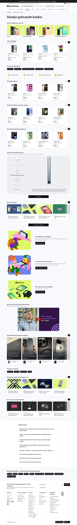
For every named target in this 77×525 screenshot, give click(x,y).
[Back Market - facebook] (13, 501)
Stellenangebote (10, 498)
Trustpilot (8, 499)
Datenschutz (52, 506)
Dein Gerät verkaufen (32, 501)
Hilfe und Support (21, 496)
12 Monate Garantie (31, 497)
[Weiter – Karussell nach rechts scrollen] (69, 42)
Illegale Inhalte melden (54, 512)
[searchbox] (33, 6)
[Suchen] (22, 6)
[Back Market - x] (8, 504)
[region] (38, 53)
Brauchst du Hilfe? (60, 6)
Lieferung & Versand (21, 498)
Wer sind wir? (9, 495)
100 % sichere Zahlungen (32, 514)
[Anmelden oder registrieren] (66, 6)
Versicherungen (31, 499)
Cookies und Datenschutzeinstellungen (54, 504)
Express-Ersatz (60, 74)
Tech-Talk (41, 495)
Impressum (52, 511)
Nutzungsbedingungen (54, 496)
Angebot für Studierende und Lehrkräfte (31, 504)
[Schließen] (76, 1)
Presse (8, 496)
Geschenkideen (42, 502)
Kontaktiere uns (20, 495)
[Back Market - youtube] (10, 501)
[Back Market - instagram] (8, 501)
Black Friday (41, 504)
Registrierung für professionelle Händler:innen (31, 508)
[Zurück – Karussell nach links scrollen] (66, 42)
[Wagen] (69, 6)
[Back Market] (13, 6)
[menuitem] (27, 9)
